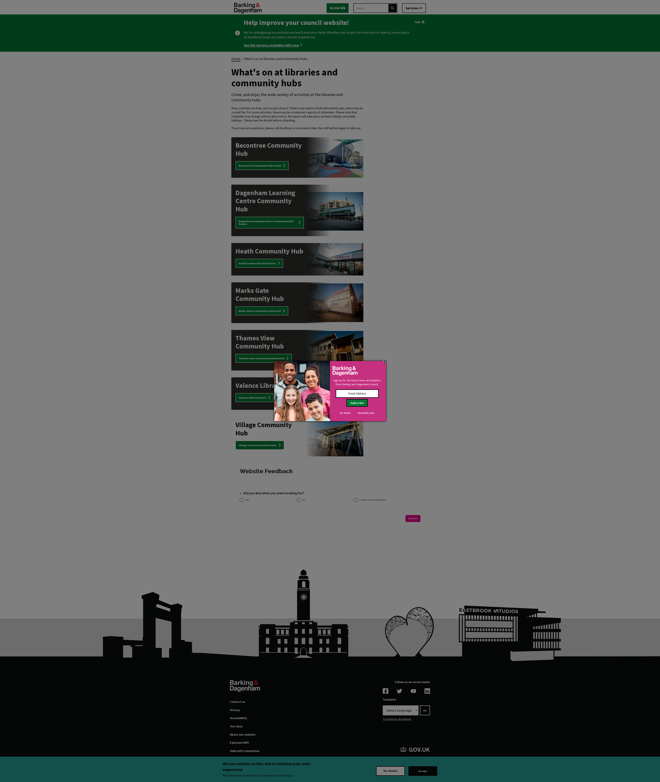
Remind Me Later (366, 413)
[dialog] (330, 391)
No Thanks (345, 413)
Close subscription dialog (385, 361)
